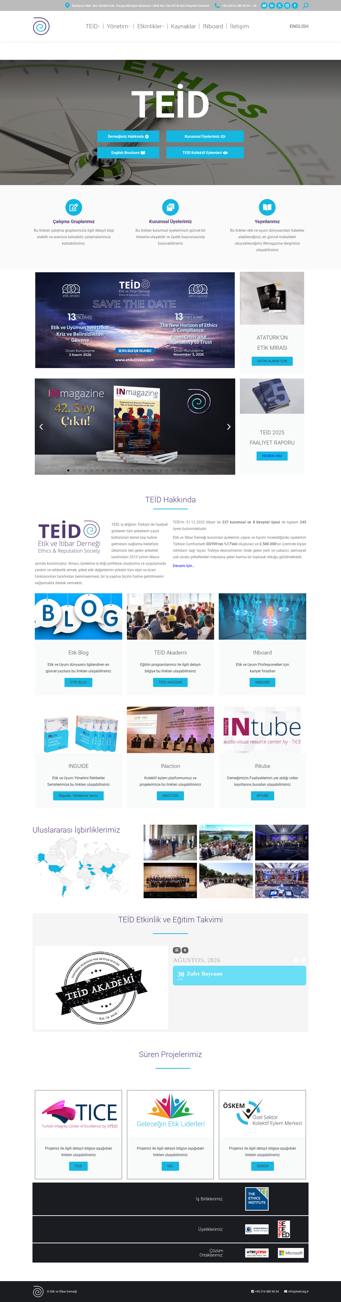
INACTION (170, 796)
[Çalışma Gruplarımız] (73, 207)
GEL (170, 1166)
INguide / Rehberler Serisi (78, 796)
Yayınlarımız (267, 221)
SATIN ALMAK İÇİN (272, 361)
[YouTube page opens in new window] (264, 5)
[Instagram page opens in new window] (287, 5)
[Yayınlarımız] (267, 207)
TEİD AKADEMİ (170, 682)
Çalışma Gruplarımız (74, 221)
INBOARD (262, 682)
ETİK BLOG (78, 682)
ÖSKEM (262, 1166)
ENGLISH (299, 26)
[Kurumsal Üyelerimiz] (170, 207)
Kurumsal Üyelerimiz (170, 221)
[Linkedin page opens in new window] (272, 5)
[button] (41, 427)
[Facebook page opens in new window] (295, 5)
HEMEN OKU (272, 456)
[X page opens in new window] (279, 5)
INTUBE (263, 796)
